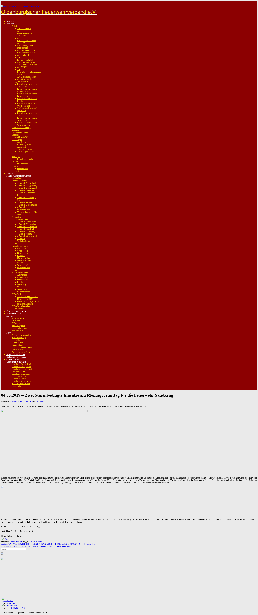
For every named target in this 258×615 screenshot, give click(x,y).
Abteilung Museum (25, 152)
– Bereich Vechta (24, 202)
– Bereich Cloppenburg (27, 185)
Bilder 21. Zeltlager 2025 (28, 301)
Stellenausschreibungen (16, 357)
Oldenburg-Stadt (24, 260)
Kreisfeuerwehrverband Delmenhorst (27, 95)
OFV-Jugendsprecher (21, 306)
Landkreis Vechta (19, 379)
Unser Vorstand (18, 309)
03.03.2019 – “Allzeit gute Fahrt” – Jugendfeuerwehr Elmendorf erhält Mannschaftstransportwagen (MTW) (48, 544)
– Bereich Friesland (25, 190)
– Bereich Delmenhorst (27, 188)
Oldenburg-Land (24, 258)
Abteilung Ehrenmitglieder (24, 143)
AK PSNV (22, 67)
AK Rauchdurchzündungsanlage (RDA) (29, 72)
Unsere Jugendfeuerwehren (20, 244)
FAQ (8, 333)
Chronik (15, 161)
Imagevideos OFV (20, 137)
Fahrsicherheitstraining (21, 335)
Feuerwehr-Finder (19, 386)
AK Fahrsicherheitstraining (26, 39)
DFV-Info (16, 323)
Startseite (10, 21)
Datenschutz (22, 168)
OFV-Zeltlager (18, 294)
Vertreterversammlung (21, 127)
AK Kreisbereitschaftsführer (27, 58)
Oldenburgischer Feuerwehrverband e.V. (49, 11)
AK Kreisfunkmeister (26, 62)
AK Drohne (22, 36)
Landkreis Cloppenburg (22, 366)
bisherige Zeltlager (25, 304)
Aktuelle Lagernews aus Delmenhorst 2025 (27, 297)
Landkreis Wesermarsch (22, 381)
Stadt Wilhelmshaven (21, 383)
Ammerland (22, 248)
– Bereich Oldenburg (26, 231)
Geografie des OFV (20, 81)
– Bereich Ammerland (26, 183)
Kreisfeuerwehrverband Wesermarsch (27, 119)
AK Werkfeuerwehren (26, 77)
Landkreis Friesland (20, 371)
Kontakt (15, 171)
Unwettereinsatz (36, 541)
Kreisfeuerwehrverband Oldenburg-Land (27, 104)
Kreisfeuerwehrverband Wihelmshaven (27, 124)
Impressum (16, 166)
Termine (9, 173)
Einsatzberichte (15, 541)
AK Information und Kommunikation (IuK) (26, 51)
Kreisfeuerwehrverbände (22, 347)
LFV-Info (16, 321)
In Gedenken (22, 164)
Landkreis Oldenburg (21, 374)
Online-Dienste (12, 359)
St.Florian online (13, 313)
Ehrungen (16, 156)
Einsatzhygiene (18, 325)
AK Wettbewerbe (24, 79)
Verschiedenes (18, 350)
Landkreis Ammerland (21, 364)
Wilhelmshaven (23, 267)
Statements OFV (19, 318)
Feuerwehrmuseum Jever (17, 311)
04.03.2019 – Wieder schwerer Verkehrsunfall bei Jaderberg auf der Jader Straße (36, 546)
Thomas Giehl (42, 402)
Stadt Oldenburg (19, 376)
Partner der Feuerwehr (15, 354)
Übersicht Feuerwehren (16, 362)
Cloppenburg (22, 251)
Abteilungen (17, 139)
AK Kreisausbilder (25, 55)
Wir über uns (11, 24)
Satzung (15, 154)
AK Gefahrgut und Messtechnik (25, 46)
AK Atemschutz (24, 28)
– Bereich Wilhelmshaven (23, 208)
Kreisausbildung (19, 337)
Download (10, 316)
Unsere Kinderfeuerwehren (20, 271)
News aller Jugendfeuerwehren (20, 179)
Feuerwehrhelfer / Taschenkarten (19, 329)
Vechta (20, 263)
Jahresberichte (18, 342)
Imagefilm (16, 340)
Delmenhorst (22, 253)
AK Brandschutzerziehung (26, 32)
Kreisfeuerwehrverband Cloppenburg (27, 90)
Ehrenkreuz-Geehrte (25, 159)
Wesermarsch (22, 265)
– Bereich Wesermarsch (27, 205)
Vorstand (15, 130)
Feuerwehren (17, 345)
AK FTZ (21, 43)
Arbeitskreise (17, 26)
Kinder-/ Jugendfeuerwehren (18, 176)
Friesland (21, 255)
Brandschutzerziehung (21, 352)
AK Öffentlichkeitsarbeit (27, 65)
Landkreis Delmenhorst (22, 369)
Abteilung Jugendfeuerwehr (24, 148)
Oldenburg (21, 284)
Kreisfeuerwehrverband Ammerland (27, 85)
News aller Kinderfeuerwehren (20, 218)
